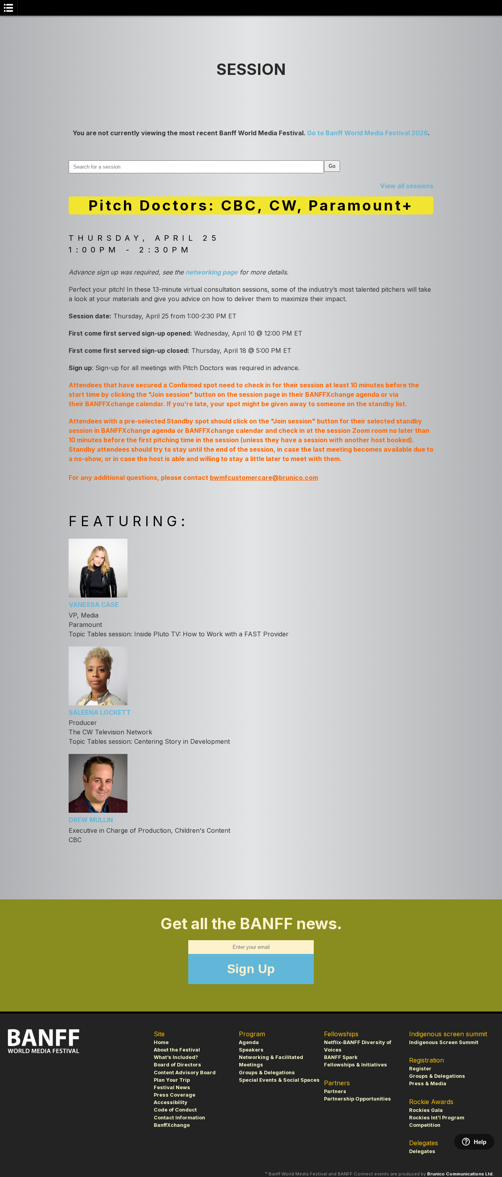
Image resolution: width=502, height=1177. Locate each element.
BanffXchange (172, 1125)
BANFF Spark (341, 1057)
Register (420, 1069)
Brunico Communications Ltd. (460, 1174)
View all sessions (406, 186)
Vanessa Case (94, 604)
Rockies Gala (426, 1110)
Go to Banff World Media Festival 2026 (367, 133)
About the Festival (177, 1050)
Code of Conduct (175, 1110)
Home (161, 1042)
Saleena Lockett (100, 712)
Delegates (422, 1151)
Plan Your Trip (172, 1080)
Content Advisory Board (185, 1072)
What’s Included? (176, 1057)
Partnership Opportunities (357, 1099)
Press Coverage (174, 1095)
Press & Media (427, 1083)
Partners (335, 1091)
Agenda (249, 1042)
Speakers (251, 1050)
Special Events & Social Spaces (279, 1080)
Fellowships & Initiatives (355, 1065)
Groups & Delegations (267, 1072)
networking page (212, 272)
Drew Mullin (91, 820)
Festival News (172, 1087)
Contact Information (179, 1118)
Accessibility (170, 1102)
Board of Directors (177, 1065)
